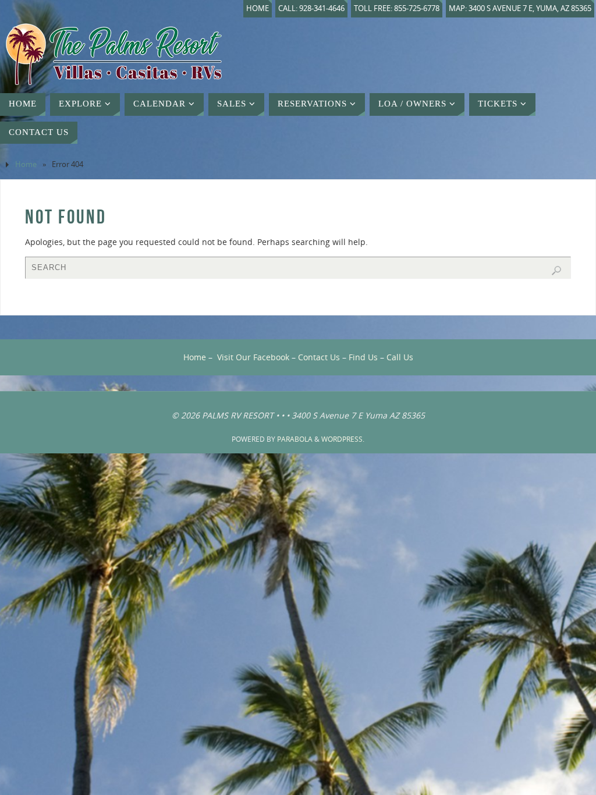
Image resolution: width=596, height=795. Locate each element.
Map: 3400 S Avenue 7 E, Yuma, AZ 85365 (520, 8)
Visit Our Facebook (253, 357)
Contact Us (319, 357)
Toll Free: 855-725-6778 (396, 8)
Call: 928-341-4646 (311, 8)
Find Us (363, 357)
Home (257, 8)
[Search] (556, 270)
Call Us (399, 357)
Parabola (295, 439)
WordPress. (342, 439)
